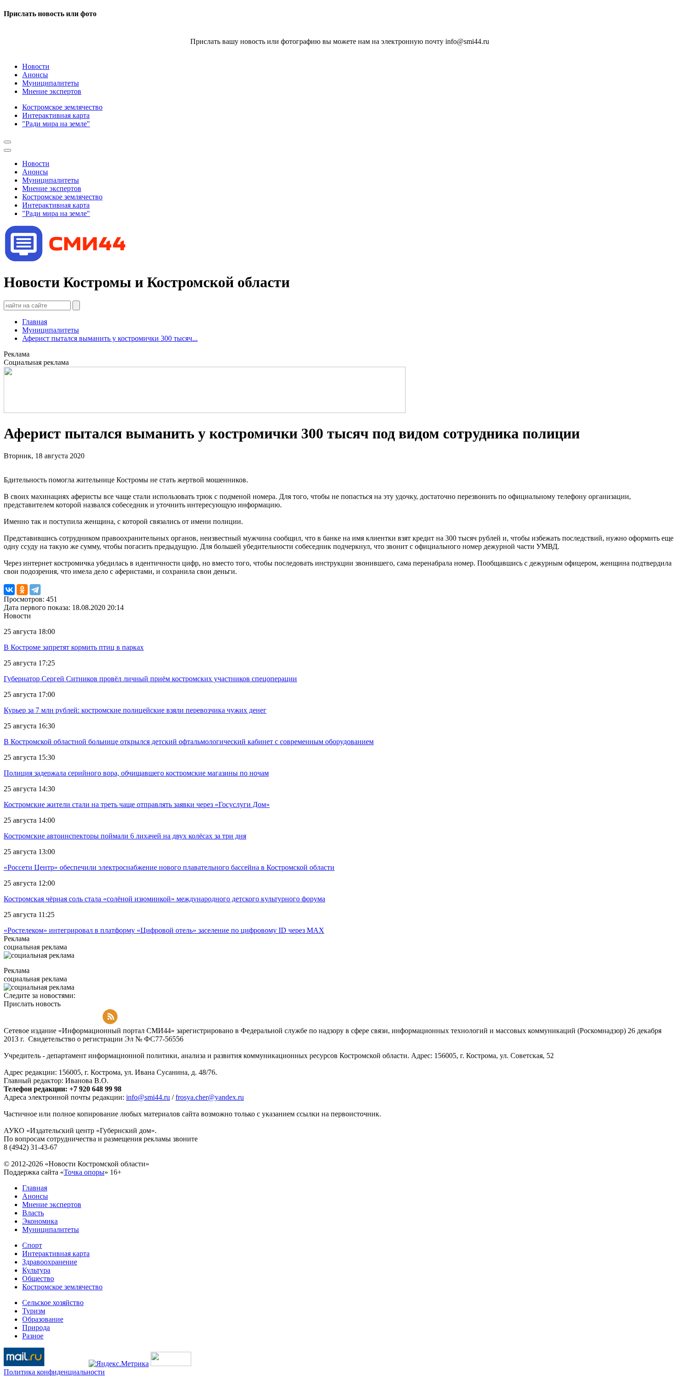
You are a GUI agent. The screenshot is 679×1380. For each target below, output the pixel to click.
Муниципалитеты (50, 330)
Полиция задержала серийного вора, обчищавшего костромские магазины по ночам (136, 773)
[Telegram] (35, 589)
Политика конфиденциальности (54, 1372)
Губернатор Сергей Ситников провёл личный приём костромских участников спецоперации (150, 679)
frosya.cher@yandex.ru (210, 1097)
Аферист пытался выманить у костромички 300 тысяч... (110, 338)
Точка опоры (84, 1172)
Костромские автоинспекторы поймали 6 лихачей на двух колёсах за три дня (125, 836)
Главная (34, 322)
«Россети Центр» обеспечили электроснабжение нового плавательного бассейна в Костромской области (169, 867)
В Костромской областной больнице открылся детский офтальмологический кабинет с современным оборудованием (189, 741)
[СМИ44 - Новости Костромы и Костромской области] (66, 260)
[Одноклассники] (22, 589)
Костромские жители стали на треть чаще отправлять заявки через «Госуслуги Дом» (137, 804)
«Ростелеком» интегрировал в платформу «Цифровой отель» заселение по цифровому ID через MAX (164, 930)
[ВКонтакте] (9, 589)
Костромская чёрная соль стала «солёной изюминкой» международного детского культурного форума (164, 899)
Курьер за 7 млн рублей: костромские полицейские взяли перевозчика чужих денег (135, 710)
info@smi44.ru (148, 1097)
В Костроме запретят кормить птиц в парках (74, 647)
